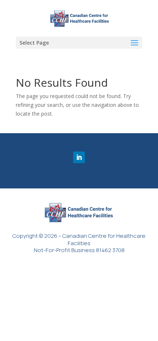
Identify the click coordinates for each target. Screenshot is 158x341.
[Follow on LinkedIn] (79, 157)
